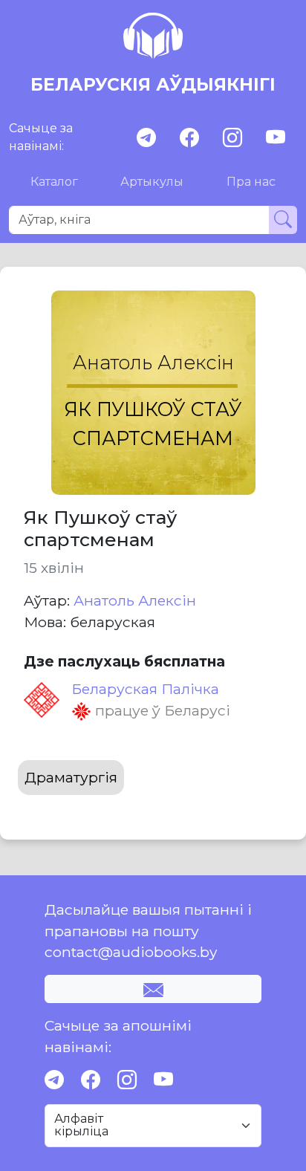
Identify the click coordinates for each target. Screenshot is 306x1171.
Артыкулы (151, 182)
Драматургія (71, 777)
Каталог (54, 182)
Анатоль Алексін (135, 600)
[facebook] (189, 138)
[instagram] (232, 138)
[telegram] (146, 138)
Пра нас (251, 182)
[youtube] (275, 138)
